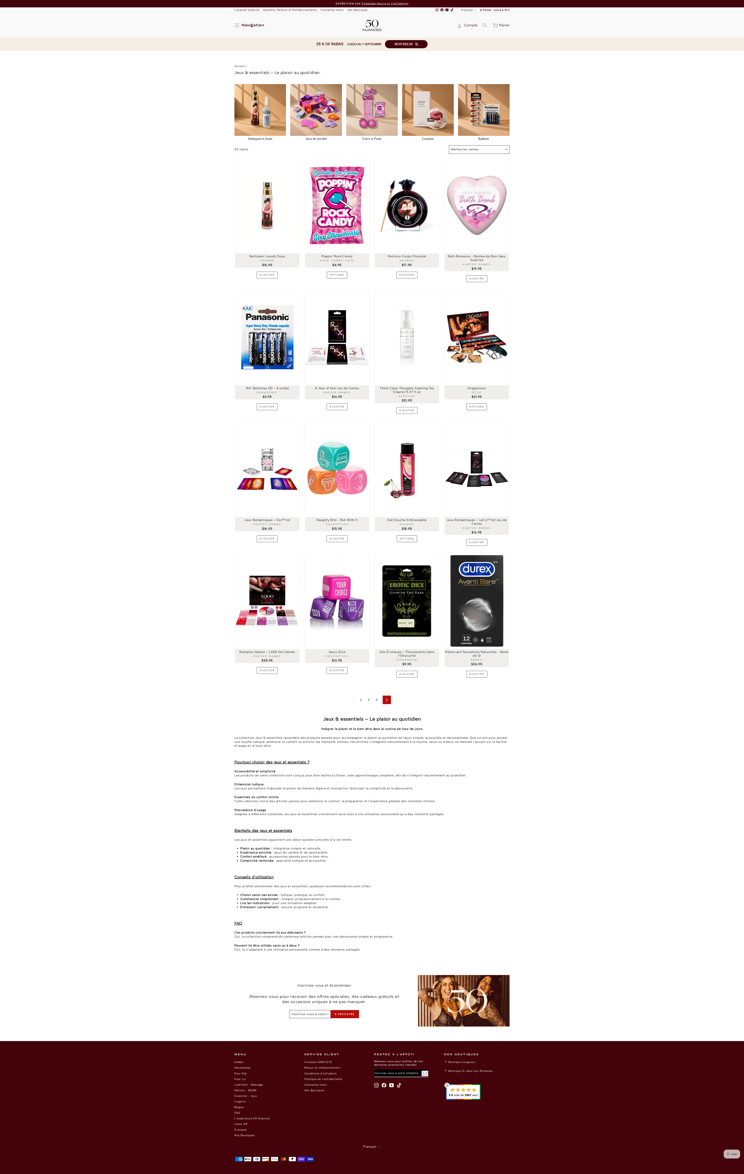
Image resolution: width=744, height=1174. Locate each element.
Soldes (239, 1062)
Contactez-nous (315, 1084)
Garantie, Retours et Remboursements (290, 9)
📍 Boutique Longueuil (459, 1062)
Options (337, 275)
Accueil (239, 66)
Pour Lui (240, 1079)
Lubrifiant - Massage (248, 1084)
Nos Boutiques (358, 9)
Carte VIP (241, 1124)
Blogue (239, 1107)
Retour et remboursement (322, 1067)
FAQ (237, 1112)
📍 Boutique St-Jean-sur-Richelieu (468, 1070)
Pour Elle (240, 1073)
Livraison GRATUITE (318, 1062)
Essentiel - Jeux (245, 1095)
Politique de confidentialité (323, 1079)
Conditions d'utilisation (320, 1073)
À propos (240, 1129)
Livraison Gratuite (246, 9)
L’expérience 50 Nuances (252, 1118)
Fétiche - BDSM (245, 1090)
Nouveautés (242, 1067)
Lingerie (240, 1101)
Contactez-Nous (332, 9)
